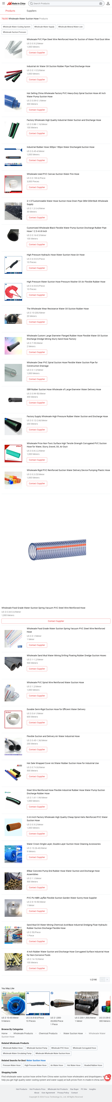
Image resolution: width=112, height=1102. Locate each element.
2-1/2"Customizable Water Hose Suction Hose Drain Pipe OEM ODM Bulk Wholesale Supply (67, 202)
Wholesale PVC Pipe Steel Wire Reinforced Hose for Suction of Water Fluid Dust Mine (68, 39)
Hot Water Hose (73, 1065)
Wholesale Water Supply (44, 26)
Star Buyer (74, 1089)
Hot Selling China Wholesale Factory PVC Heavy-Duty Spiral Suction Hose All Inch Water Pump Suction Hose (66, 95)
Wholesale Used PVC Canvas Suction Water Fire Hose (53, 173)
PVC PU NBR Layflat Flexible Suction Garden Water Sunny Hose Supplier (62, 897)
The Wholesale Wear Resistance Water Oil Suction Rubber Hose (58, 308)
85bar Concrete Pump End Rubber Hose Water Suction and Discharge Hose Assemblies (63, 872)
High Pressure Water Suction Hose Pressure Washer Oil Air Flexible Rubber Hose (66, 281)
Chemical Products (48, 1033)
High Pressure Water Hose (35, 1065)
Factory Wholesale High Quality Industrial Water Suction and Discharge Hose (64, 120)
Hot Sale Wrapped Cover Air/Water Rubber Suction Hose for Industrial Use (63, 763)
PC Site (84, 1089)
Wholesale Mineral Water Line (70, 26)
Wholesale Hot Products (58, 1089)
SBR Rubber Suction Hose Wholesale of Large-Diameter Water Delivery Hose (64, 389)
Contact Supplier (37, 52)
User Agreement (48, 1092)
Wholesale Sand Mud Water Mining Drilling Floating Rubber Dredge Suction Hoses (66, 655)
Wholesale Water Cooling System (16, 26)
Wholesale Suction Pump (37, 1048)
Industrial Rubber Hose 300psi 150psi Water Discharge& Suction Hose (60, 147)
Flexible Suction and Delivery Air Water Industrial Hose (53, 736)
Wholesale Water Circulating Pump (17, 1053)
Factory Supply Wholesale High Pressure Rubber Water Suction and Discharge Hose (67, 416)
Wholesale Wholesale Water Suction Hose (53, 1053)
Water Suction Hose (73, 1033)
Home (4, 1033)
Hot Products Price (37, 1089)
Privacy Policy (63, 1092)
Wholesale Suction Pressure (14, 32)
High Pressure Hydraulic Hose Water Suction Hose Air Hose (56, 254)
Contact (74, 1092)
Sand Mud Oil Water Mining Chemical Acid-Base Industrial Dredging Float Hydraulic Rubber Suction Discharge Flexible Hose (67, 926)
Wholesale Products (23, 1033)
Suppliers (31, 10)
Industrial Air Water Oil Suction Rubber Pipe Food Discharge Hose (58, 66)
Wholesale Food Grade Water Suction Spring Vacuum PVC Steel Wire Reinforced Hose (43, 607)
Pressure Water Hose (12, 1065)
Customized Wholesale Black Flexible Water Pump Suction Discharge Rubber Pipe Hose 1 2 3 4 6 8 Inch (66, 229)
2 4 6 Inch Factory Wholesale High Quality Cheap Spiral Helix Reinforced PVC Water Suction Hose (67, 819)
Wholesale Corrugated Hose (84, 1048)
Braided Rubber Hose (93, 1065)
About (36, 1092)
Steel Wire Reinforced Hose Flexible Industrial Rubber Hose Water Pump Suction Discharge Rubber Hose (66, 792)
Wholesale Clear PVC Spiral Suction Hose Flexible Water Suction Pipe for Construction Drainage (62, 364)
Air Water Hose (57, 1065)
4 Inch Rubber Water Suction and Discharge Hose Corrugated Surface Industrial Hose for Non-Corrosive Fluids (68, 953)
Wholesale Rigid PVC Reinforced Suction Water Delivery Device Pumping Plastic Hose (68, 470)
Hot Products (21, 1089)
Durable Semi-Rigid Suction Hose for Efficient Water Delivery (56, 709)
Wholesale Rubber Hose (13, 1048)
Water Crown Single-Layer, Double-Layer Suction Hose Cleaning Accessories (64, 843)
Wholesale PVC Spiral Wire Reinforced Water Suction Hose (55, 682)
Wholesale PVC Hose (60, 1048)
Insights (92, 1089)
